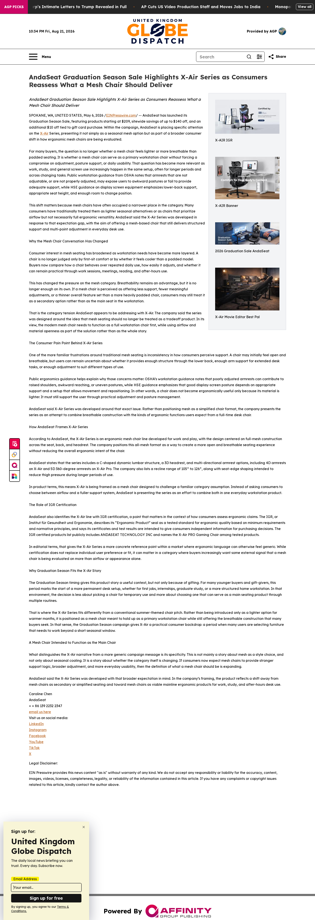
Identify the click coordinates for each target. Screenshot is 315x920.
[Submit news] (15, 444)
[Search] (249, 57)
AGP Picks (14, 7)
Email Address (25, 879)
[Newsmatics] (15, 476)
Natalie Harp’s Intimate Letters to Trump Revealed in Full (69, 6)
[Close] (84, 827)
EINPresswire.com (121, 115)
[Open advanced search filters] (259, 57)
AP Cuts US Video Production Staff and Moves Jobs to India (200, 6)
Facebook (37, 736)
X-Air (44, 133)
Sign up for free (46, 898)
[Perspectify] (15, 454)
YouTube (36, 742)
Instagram (37, 730)
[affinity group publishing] (15, 465)
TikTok (34, 748)
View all (304, 6)
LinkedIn (36, 724)
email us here (40, 712)
